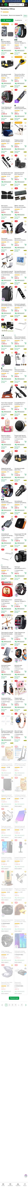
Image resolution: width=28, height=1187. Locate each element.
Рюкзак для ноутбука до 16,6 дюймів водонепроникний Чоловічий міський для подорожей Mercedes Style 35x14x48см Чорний (7, 370)
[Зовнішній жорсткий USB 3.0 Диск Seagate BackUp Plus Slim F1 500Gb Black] (7, 784)
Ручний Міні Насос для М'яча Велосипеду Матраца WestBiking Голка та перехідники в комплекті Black (7, 173)
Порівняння (18, 1185)
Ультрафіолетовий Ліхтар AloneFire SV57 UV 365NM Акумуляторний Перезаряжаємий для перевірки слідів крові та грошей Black (20, 108)
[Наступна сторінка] (25, 1005)
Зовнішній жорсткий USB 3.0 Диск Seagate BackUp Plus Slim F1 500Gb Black (6, 796)
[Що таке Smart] (11, 53)
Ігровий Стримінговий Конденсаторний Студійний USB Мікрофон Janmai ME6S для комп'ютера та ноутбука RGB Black (21, 858)
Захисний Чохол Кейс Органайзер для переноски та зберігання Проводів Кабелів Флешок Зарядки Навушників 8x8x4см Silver (6, 983)
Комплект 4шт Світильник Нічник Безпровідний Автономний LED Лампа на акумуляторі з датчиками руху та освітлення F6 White (7, 567)
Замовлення (10, 1185)
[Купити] (25, 47)
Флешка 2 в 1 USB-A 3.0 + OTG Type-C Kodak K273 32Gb (21, 889)
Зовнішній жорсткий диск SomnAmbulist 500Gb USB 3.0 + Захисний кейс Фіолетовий (20, 827)
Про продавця (4, 15)
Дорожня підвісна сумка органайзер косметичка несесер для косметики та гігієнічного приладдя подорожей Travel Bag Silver (7, 42)
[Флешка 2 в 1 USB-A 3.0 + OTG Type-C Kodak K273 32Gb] (21, 878)
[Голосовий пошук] (22, 4)
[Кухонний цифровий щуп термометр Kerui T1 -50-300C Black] (21, 294)
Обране (24, 1185)
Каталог (3, 1185)
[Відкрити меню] (2, 4)
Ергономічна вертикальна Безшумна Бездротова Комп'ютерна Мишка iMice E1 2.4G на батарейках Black (20, 239)
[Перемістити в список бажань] (12, 24)
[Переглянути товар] (1, 39)
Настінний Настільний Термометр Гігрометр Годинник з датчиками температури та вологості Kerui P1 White (20, 272)
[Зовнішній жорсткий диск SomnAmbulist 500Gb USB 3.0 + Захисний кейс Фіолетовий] (21, 816)
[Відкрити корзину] (25, 4)
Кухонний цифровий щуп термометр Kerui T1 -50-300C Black (20, 305)
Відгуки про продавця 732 (15, 15)
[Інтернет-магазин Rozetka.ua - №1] (5, 4)
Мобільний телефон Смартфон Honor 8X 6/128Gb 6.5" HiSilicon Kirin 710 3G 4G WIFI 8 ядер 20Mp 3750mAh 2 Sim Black (7, 858)
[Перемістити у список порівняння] (25, 27)
